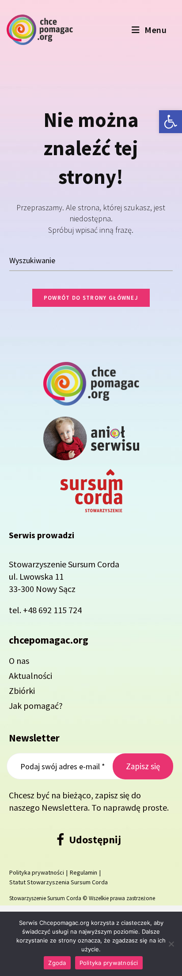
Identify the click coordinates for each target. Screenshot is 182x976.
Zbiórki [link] (22, 690)
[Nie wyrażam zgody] (171, 943)
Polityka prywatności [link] (36, 872)
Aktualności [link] (30, 675)
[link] (170, 121)
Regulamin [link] (83, 872)
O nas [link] (19, 660)
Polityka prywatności (109, 962)
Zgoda (57, 962)
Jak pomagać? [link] (36, 705)
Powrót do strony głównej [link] (91, 298)
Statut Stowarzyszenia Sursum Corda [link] (58, 882)
